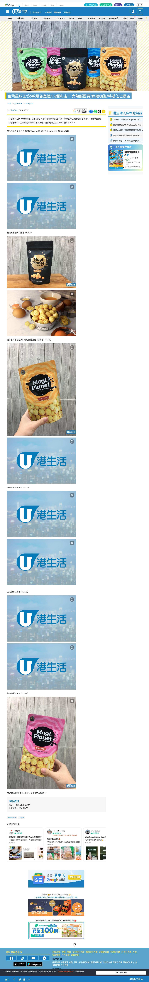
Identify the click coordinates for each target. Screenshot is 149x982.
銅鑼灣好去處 (92, 951)
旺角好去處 (126, 951)
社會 (135, 951)
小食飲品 (29, 103)
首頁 (9, 103)
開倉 (69, 951)
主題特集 (142, 18)
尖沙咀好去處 (78, 951)
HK (19, 5)
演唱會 (10, 18)
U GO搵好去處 (92, 5)
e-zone (61, 5)
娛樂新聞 (57, 12)
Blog (52, 5)
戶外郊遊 (66, 954)
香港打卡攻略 (128, 18)
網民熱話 (56, 962)
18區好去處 (114, 18)
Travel (27, 5)
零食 (22, 817)
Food (35, 5)
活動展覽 (56, 951)
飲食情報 (18, 103)
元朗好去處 (104, 951)
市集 (64, 951)
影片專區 (91, 18)
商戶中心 (118, 5)
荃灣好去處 (115, 951)
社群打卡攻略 (107, 5)
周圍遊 (102, 18)
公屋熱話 (48, 12)
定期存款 (67, 12)
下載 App (130, 5)
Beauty (44, 5)
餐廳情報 (56, 954)
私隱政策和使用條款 (65, 971)
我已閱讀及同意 (121, 972)
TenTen (14, 110)
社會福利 (75, 954)
